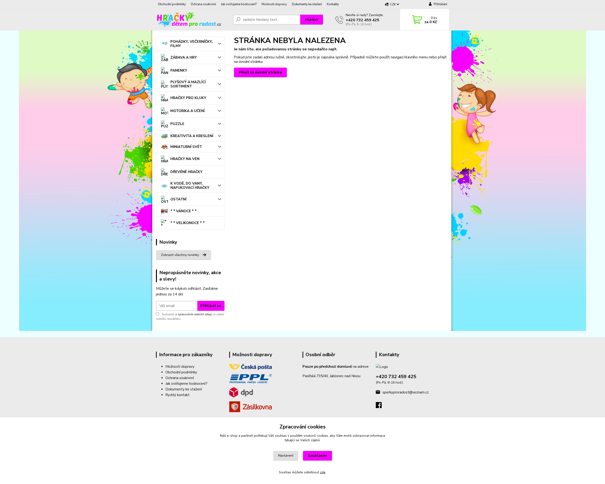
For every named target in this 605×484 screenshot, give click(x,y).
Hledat (311, 19)
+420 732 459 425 (362, 20)
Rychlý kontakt (177, 395)
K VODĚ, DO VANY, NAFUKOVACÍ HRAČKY (189, 185)
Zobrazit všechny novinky (180, 255)
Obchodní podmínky (172, 4)
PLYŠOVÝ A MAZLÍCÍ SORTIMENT (188, 84)
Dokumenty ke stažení (307, 4)
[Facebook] (381, 406)
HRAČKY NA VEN (184, 158)
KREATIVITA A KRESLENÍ (191, 136)
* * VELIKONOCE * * (187, 222)
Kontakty (333, 4)
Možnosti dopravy (274, 4)
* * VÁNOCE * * (183, 211)
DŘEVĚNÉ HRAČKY (186, 171)
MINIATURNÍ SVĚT (186, 146)
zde (322, 472)
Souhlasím (317, 455)
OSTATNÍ (178, 199)
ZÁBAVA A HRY (183, 57)
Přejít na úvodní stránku (260, 72)
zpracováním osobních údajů (195, 314)
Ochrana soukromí (203, 4)
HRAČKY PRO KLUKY (188, 97)
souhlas (281, 435)
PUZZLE (177, 123)
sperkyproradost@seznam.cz (405, 392)
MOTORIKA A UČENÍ (187, 110)
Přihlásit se (210, 305)
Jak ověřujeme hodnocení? (239, 4)
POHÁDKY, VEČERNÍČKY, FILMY (191, 43)
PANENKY (178, 70)
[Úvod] (192, 19)
